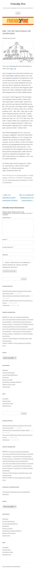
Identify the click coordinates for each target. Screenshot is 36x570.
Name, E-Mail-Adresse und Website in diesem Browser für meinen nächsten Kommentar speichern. (16, 264)
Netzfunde (5, 377)
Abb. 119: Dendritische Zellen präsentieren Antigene (10, 197)
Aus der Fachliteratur (8, 372)
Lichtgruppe (6, 305)
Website (5, 255)
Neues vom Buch (7, 380)
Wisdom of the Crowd (8, 384)
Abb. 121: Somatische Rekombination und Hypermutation (26, 197)
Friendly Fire (18, 3)
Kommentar (7, 218)
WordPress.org (6, 406)
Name (5, 239)
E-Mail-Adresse (8, 247)
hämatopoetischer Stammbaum (17, 180)
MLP (31, 180)
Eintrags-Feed (6, 401)
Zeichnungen (6, 387)
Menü (18, 13)
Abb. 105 (13, 69)
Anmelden (5, 399)
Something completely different (11, 382)
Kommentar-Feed (7, 403)
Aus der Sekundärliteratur (10, 375)
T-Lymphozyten (7, 182)
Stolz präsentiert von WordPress (11, 566)
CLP (6, 180)
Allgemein (5, 370)
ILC (29, 180)
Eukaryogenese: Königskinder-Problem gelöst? (16, 296)
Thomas (4, 338)
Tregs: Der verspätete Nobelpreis (19, 317)
